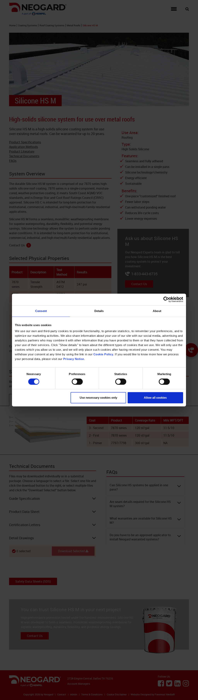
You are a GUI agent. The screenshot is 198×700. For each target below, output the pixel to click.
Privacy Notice (73, 359)
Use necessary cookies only (98, 397)
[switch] (77, 382)
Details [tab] (99, 311)
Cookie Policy (103, 354)
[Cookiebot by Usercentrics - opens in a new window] (166, 299)
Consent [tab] (41, 311)
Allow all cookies (155, 397)
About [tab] (157, 311)
